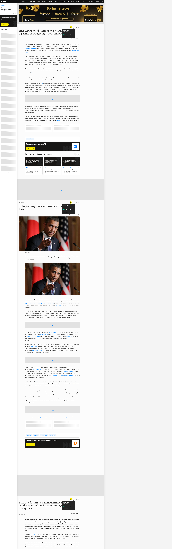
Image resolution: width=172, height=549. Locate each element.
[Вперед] (82, 117)
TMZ (42, 83)
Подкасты (51, 1)
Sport (68, 1)
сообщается (31, 381)
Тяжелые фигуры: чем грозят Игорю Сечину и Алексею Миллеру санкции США (53, 406)
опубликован (59, 294)
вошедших (34, 335)
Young (72, 1)
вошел (37, 371)
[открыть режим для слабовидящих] (71, 27)
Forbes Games (32, 1)
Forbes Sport (28, 157)
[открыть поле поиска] (102, 2)
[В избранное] (41, 157)
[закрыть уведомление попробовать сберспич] (73, 31)
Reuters (58, 109)
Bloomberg (69, 325)
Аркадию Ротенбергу (67, 360)
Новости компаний (67, 157)
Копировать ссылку (75, 38)
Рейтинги (39, 1)
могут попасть (44, 323)
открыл (75, 373)
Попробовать (66, 36)
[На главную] (3, 1)
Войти (97, 1)
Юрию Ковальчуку (37, 358)
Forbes (32, 73)
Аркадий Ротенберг (58, 365)
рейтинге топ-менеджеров (33, 325)
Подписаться (31, 137)
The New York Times (53, 321)
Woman (63, 1)
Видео (56, 1)
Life (59, 1)
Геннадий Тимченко (37, 340)
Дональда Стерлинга (30, 48)
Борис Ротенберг (68, 365)
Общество (47, 157)
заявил (35, 524)
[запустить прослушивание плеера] (73, 27)
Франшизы (44, 1)
